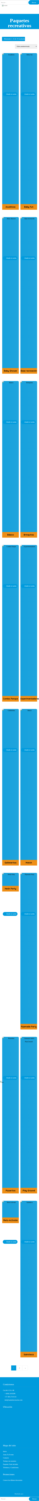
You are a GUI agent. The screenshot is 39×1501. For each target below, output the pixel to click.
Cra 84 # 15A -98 (8, 1390)
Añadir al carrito (11, 94)
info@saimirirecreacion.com (13, 1400)
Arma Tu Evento (8, 1455)
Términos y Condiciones (10, 1467)
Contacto (6, 1458)
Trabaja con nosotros (9, 1461)
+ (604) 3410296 (9, 1393)
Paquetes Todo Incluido (10, 1464)
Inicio (5, 1451)
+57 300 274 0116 (10, 1397)
